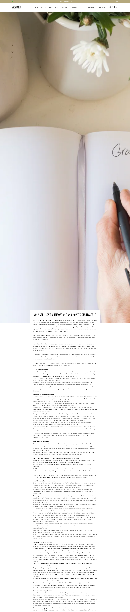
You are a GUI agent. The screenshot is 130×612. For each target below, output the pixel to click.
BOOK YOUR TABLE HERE (65, 1)
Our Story (92, 7)
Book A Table (46, 7)
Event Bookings (61, 7)
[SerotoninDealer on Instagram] (110, 7)
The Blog (73, 7)
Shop (83, 7)
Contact (102, 7)
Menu (36, 7)
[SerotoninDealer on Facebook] (112, 7)
